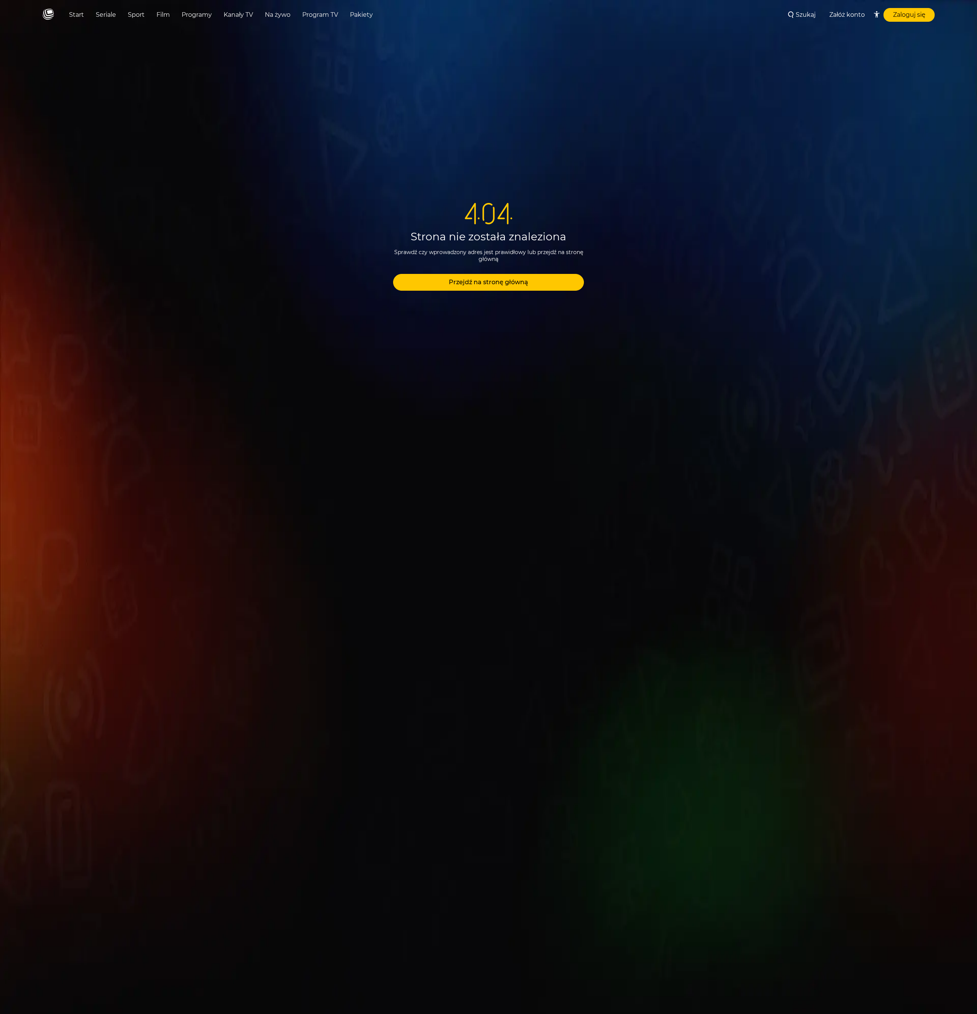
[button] (488, 282)
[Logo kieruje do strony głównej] (48, 15)
